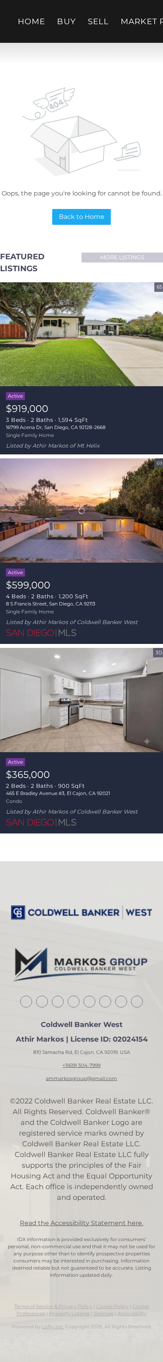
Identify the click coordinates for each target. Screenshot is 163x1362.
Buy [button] (66, 21)
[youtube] (121, 1002)
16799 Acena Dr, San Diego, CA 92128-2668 (56, 427)
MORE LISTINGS (122, 257)
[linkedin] (42, 1002)
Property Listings (69, 1313)
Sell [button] (98, 21)
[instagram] (105, 1002)
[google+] (137, 1002)
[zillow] (74, 1002)
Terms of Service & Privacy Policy (53, 1306)
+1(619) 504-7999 (81, 1065)
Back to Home (81, 216)
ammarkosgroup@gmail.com (81, 1078)
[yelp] (89, 1002)
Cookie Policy (112, 1306)
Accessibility (132, 1313)
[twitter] (58, 1002)
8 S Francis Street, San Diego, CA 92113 (50, 604)
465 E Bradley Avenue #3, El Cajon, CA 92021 (58, 793)
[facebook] (26, 1002)
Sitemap (104, 1313)
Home (31, 21)
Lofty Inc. (53, 1326)
